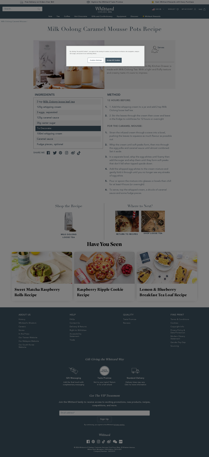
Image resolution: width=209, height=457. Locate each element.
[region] (105, 56)
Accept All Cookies (113, 60)
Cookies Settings (96, 60)
